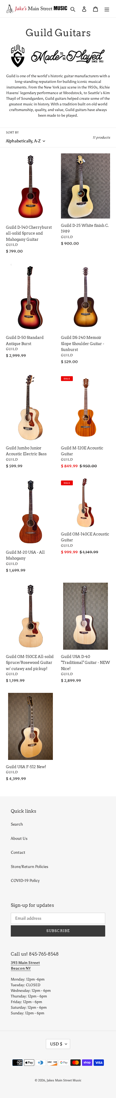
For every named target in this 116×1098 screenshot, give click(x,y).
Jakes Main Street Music (64, 1080)
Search (17, 824)
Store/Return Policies (29, 866)
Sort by (12, 132)
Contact (18, 852)
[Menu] (106, 8)
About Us (19, 838)
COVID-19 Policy (25, 880)
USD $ (56, 1044)
